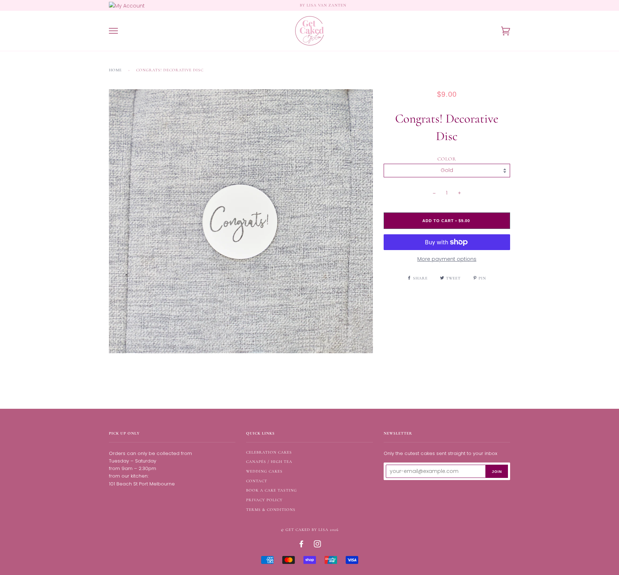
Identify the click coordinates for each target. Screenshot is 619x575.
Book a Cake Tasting (271, 490)
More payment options (446, 259)
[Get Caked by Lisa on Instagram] (317, 545)
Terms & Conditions (271, 509)
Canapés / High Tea (269, 461)
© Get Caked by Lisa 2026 (310, 529)
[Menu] (113, 31)
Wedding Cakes (264, 471)
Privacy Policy (264, 500)
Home (115, 70)
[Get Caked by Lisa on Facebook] (301, 545)
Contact (256, 481)
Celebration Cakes (269, 452)
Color (446, 159)
